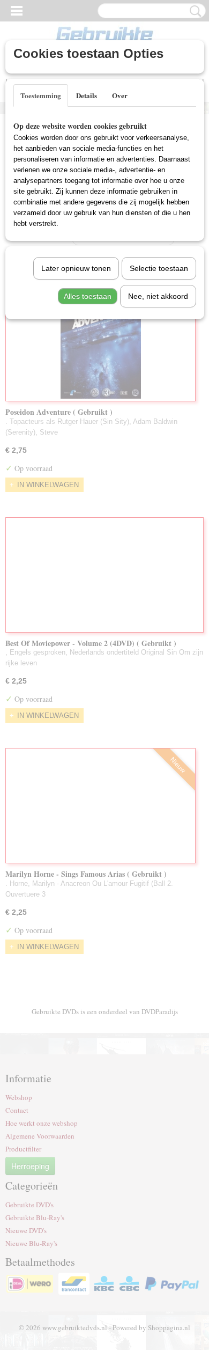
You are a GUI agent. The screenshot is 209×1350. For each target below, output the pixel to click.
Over (120, 95)
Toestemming (40, 95)
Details (86, 95)
